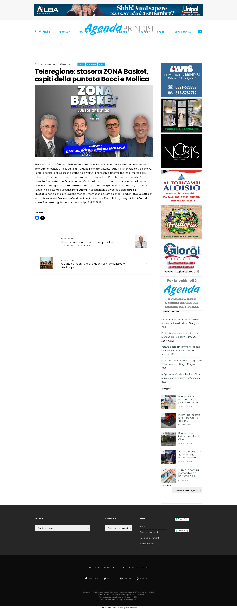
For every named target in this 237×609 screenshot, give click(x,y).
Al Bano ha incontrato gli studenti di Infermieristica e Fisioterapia (93, 264)
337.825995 (104, 595)
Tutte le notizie (106, 568)
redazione (51, 64)
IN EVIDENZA (91, 64)
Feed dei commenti (149, 538)
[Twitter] (39, 31)
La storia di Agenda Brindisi (134, 568)
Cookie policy (120, 600)
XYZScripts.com (132, 608)
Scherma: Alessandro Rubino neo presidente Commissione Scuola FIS (88, 242)
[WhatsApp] (47, 31)
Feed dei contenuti (149, 532)
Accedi (143, 526)
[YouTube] (43, 31)
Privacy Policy (183, 519)
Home (91, 568)
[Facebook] (36, 31)
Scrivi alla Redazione (108, 600)
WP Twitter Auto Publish (108, 608)
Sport (101, 64)
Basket (81, 64)
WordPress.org (147, 543)
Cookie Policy (183, 531)
